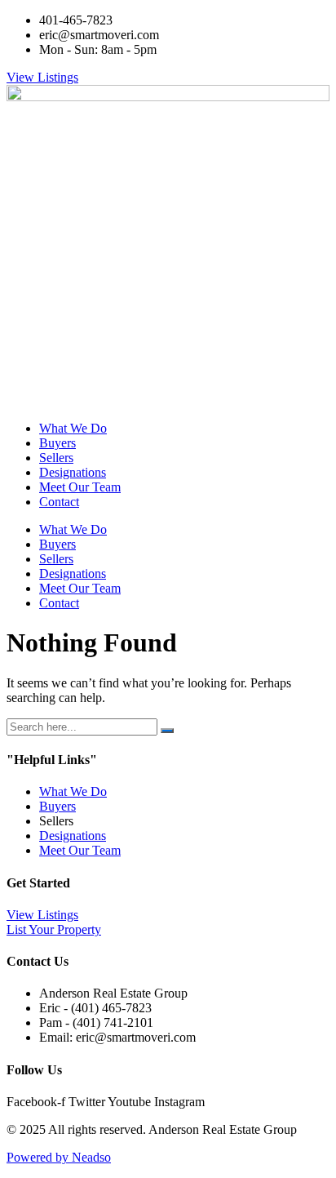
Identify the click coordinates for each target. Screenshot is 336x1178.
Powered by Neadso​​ (59, 1157)
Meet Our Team (80, 487)
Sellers (56, 458)
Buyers (57, 443)
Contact (59, 502)
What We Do (73, 428)
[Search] (167, 730)
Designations (72, 472)
